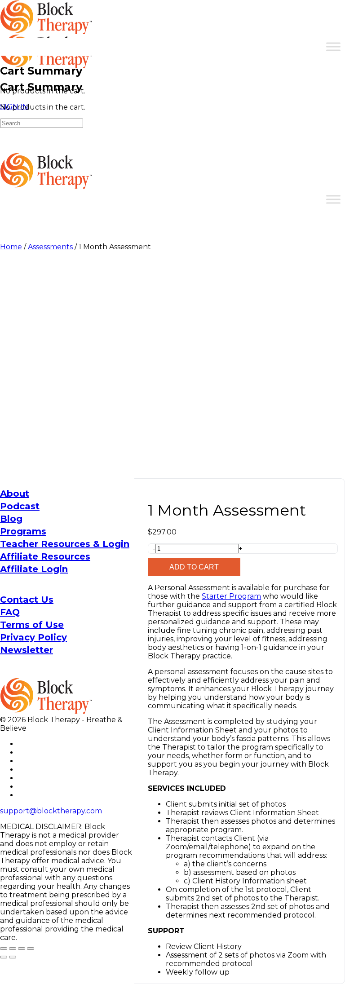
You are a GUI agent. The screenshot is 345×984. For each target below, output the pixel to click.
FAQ (10, 612)
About (14, 493)
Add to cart (194, 567)
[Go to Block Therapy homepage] (47, 29)
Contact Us (26, 599)
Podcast (20, 506)
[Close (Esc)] (30, 948)
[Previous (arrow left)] (3, 957)
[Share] (21, 948)
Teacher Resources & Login (64, 543)
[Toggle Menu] (333, 46)
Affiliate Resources (45, 556)
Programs (23, 531)
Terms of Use (32, 624)
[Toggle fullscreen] (12, 948)
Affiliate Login (34, 569)
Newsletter (26, 649)
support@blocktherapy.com (51, 811)
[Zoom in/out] (3, 948)
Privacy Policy (33, 637)
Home (11, 247)
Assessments (50, 247)
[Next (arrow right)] (12, 957)
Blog (11, 518)
